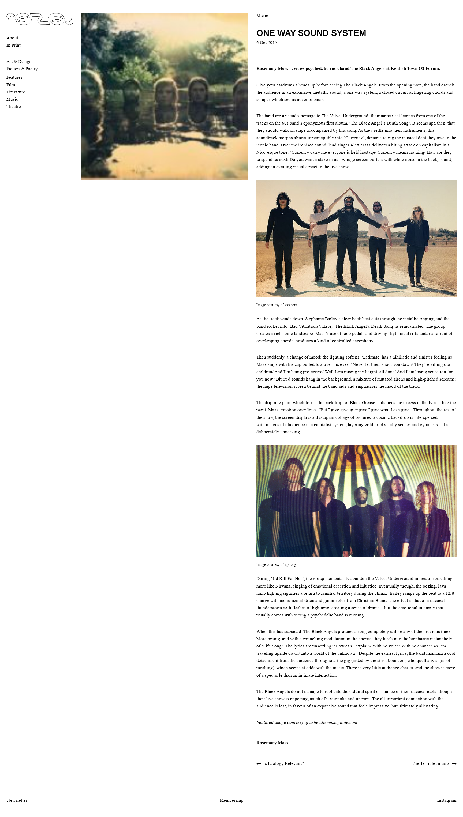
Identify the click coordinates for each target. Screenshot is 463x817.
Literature (15, 92)
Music (12, 99)
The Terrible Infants (431, 763)
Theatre (13, 106)
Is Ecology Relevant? (283, 763)
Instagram (446, 800)
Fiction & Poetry (22, 68)
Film (10, 84)
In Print (13, 45)
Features (14, 77)
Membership (232, 800)
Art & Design (19, 61)
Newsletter (17, 800)
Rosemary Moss (272, 742)
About (12, 37)
